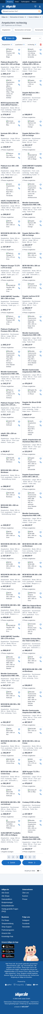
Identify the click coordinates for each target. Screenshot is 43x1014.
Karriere (25, 896)
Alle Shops (5, 896)
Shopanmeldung (7, 923)
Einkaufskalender (8, 906)
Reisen (34, 1)
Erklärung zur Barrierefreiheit (29, 1003)
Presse (24, 899)
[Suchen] (39, 11)
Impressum (34, 1002)
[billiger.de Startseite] (11, 6)
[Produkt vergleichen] (19, 53)
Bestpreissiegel (7, 902)
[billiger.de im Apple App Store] (21, 946)
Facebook (25, 923)
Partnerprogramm (8, 930)
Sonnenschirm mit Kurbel (23, 30)
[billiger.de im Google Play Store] (21, 951)
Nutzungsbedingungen (12, 1003)
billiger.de (5, 17)
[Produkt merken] (19, 50)
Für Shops (5, 920)
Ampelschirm (6, 30)
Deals (17, 1)
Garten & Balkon (34, 17)
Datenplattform (7, 899)
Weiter (30, 862)
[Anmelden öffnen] (40, 6)
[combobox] (21, 11)
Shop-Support (7, 927)
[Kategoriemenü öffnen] (3, 6)
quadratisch (19, 44)
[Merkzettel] (35, 6)
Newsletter (26, 927)
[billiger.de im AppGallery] (21, 956)
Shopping (10, 1)
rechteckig (31, 44)
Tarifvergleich (25, 1)
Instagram (25, 920)
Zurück (12, 862)
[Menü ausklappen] (25, 17)
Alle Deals (5, 893)
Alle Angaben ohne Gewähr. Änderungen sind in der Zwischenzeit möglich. (21, 967)
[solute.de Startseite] (21, 1007)
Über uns (25, 893)
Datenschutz (8, 1002)
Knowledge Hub (7, 936)
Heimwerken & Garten (17, 17)
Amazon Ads (6, 933)
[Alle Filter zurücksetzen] (40, 44)
